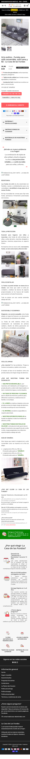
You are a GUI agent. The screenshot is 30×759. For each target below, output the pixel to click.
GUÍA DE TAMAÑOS (8, 87)
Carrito (3, 672)
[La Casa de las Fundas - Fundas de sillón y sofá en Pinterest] (15, 662)
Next (27, 32)
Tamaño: (10, 90)
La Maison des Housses (8, 686)
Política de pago (6, 691)
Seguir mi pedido (6, 675)
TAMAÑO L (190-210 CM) (11, 98)
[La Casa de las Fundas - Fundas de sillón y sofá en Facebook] (13, 662)
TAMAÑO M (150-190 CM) (11, 94)
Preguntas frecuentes (7, 680)
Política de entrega (7, 688)
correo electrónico (11, 524)
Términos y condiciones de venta (11, 697)
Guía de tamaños (6, 678)
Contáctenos (5, 683)
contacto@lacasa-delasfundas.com (13, 716)
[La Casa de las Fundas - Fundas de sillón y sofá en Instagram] (17, 662)
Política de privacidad (7, 694)
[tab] (15, 122)
